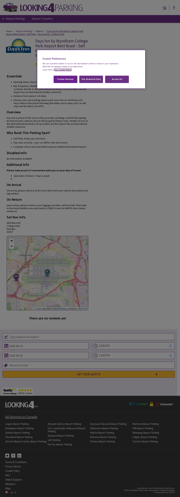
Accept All (117, 79)
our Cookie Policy (63, 70)
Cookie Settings (65, 79)
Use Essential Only (91, 79)
